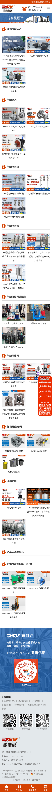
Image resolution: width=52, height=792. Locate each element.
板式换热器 (19, 705)
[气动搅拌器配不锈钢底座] (39, 182)
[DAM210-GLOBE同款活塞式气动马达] (14, 142)
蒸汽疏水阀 (23, 701)
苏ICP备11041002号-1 (21, 774)
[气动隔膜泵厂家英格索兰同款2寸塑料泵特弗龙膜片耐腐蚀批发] (14, 398)
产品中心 (19, 790)
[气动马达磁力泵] (14, 496)
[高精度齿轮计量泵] (39, 441)
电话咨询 (32, 790)
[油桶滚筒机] (39, 578)
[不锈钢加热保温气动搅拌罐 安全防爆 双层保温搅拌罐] (14, 241)
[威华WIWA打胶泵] (39, 312)
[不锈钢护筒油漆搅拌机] (14, 182)
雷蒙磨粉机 (6, 705)
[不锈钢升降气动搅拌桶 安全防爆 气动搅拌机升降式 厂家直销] (39, 241)
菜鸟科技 (36, 780)
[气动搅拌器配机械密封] (14, 205)
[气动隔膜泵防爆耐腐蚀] (39, 371)
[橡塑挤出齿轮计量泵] (14, 441)
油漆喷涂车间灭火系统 (36, 705)
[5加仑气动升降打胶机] (14, 312)
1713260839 (13, 590)
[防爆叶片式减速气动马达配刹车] (14, 75)
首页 (6, 790)
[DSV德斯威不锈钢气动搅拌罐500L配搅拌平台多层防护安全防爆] (39, 496)
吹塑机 (4, 709)
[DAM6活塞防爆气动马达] (39, 115)
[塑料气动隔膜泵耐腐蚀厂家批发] (14, 371)
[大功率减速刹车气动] (39, 44)
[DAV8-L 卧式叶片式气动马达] (14, 115)
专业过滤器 (36, 701)
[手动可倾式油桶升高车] (14, 603)
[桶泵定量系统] (14, 462)
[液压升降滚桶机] (14, 578)
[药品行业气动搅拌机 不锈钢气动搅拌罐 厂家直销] (14, 272)
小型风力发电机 (8, 701)
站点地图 (16, 780)
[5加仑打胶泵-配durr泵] (14, 335)
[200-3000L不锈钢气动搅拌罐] (14, 527)
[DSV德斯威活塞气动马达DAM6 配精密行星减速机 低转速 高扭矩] (14, 44)
